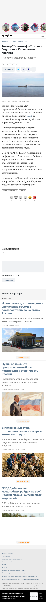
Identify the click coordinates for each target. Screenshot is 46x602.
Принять (33, 596)
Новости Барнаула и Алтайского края (14, 573)
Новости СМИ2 (6, 298)
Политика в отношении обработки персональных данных (20, 579)
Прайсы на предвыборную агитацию (13, 570)
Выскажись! (8, 69)
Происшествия (20, 42)
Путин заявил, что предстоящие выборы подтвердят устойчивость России (20, 369)
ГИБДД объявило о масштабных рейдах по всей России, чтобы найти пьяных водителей (22, 493)
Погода (4, 564)
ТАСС (29, 116)
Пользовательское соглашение (12, 559)
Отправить (8, 280)
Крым (22, 191)
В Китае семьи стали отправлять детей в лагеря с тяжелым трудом (22, 431)
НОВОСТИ (6, 42)
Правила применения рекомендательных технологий (19, 576)
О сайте (4, 567)
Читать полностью (23, 357)
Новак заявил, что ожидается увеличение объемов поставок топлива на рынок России (23, 308)
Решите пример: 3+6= (10, 275)
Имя (4, 253)
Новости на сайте (7, 553)
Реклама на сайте (8, 562)
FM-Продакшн (6, 556)
